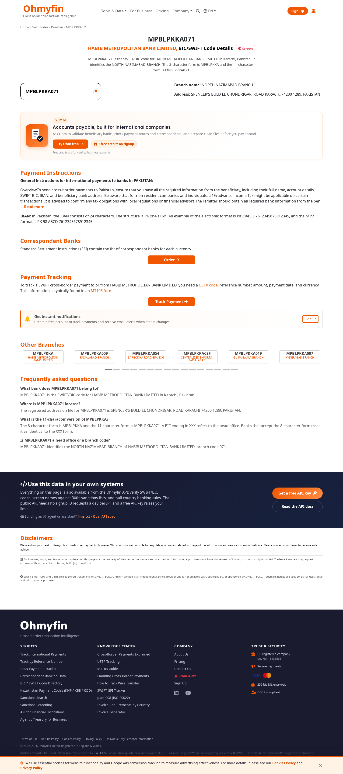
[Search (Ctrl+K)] (198, 11)
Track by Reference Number (42, 661)
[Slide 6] (150, 369)
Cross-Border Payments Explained (123, 654)
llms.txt (84, 516)
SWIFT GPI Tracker (111, 690)
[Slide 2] (116, 369)
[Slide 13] (209, 369)
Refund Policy (50, 739)
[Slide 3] (125, 369)
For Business (141, 11)
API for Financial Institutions (42, 712)
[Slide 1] (108, 369)
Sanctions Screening (36, 705)
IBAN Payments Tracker (38, 668)
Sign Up (297, 11)
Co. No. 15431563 (269, 658)
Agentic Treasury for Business (43, 719)
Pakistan (57, 27)
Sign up (310, 319)
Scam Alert (187, 676)
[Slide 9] (175, 369)
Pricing (162, 11)
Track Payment (169, 301)
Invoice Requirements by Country (123, 705)
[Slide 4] (133, 369)
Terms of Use (29, 739)
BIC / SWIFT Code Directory (41, 683)
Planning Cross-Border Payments (123, 676)
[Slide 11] (192, 369)
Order (169, 259)
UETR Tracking (108, 661)
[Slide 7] (158, 369)
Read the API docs (298, 506)
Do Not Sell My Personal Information (129, 739)
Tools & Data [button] (112, 11)
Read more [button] (34, 206)
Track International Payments (43, 654)
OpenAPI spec (104, 516)
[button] (314, 11)
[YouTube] (187, 693)
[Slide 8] (167, 369)
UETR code (208, 285)
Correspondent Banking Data (43, 676)
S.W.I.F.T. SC (100, 753)
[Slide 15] (226, 369)
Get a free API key (295, 493)
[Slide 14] (217, 369)
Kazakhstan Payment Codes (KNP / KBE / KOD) (56, 690)
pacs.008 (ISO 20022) (113, 697)
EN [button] (210, 11)
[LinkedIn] (176, 693)
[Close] (320, 765)
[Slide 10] (184, 369)
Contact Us (182, 668)
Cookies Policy (284, 763)
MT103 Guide (107, 668)
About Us (181, 654)
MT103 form (101, 290)
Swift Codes (40, 27)
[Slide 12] (200, 369)
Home (24, 27)
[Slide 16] (234, 369)
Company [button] (180, 11)
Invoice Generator (111, 712)
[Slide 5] (142, 369)
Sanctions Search (33, 697)
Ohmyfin (43, 8)
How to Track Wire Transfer (118, 683)
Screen (247, 48)
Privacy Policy (31, 768)
